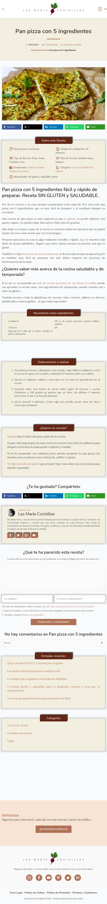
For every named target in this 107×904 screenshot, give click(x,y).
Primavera (14, 171)
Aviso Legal (16, 892)
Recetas (44, 50)
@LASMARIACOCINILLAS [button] (54, 829)
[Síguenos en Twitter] (68, 879)
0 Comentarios (51, 44)
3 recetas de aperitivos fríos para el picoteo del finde (39, 698)
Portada (34, 50)
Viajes (10, 741)
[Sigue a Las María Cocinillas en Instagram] (26, 535)
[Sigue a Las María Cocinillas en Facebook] (10, 535)
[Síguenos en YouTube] (49, 879)
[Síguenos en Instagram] (29, 879)
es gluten (69, 218)
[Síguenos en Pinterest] (58, 879)
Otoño (40, 167)
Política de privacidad (33, 615)
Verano (25, 171)
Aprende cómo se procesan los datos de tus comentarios (68, 606)
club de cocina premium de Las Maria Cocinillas (66, 283)
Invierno (32, 167)
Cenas (75, 167)
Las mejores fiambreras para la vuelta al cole (33, 671)
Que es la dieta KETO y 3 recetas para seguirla (35, 663)
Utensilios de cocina (19, 733)
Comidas (84, 167)
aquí (82, 239)
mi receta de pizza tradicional (40, 254)
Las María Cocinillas (72, 44)
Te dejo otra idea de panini (23, 463)
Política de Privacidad (58, 892)
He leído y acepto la (24, 615)
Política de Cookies (35, 892)
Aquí (10, 436)
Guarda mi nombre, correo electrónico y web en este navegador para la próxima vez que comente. (49, 610)
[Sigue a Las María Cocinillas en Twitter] (18, 535)
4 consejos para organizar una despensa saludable (37, 678)
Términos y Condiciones (84, 892)
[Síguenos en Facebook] (39, 879)
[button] (106, 9)
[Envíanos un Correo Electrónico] (77, 879)
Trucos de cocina (17, 725)
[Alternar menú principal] (3, 9)
